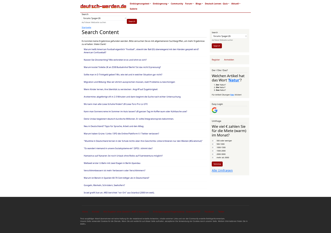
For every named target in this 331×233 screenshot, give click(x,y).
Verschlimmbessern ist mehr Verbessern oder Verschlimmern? (114, 170)
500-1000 (220, 144)
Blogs (198, 3)
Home (85, 211)
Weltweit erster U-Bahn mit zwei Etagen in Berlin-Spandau (112, 163)
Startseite (86, 27)
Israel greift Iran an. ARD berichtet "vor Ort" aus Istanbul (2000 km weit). (119, 192)
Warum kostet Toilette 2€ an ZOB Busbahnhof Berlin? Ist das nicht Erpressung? (122, 67)
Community (177, 3)
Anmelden (229, 59)
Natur (234, 80)
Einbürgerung (160, 3)
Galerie (133, 8)
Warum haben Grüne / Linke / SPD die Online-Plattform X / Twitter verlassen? (121, 133)
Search (85, 14)
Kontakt (95, 211)
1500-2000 (221, 150)
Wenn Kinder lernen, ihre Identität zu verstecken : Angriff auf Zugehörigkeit (121, 89)
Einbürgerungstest (139, 3)
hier (232, 94)
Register (216, 59)
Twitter (221, 211)
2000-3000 (221, 154)
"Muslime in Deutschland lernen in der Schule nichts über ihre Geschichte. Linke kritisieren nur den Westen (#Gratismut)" (143, 141)
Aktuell (235, 3)
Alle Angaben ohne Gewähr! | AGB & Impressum (126, 211)
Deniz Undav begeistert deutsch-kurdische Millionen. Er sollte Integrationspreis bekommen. (129, 118)
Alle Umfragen (222, 170)
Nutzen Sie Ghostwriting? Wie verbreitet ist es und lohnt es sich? (115, 59)
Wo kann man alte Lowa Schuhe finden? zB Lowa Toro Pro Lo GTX (116, 104)
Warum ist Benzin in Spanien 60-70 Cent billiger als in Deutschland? (116, 177)
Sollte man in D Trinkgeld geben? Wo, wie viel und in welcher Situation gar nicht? (123, 74)
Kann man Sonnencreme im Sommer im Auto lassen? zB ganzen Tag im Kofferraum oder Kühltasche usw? (135, 111)
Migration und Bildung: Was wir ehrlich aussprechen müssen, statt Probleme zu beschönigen (129, 82)
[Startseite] (103, 6)
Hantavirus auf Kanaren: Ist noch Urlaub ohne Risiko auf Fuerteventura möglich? (123, 155)
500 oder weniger (224, 140)
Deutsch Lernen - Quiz (216, 3)
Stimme (217, 164)
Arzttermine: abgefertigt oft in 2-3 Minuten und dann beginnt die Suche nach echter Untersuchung (132, 96)
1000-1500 (221, 147)
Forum (188, 3)
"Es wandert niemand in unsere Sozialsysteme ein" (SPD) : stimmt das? (118, 148)
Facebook (209, 211)
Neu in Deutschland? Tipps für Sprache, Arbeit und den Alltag (114, 126)
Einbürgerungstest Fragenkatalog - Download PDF (177, 211)
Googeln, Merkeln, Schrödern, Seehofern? (104, 185)
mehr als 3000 (223, 157)
